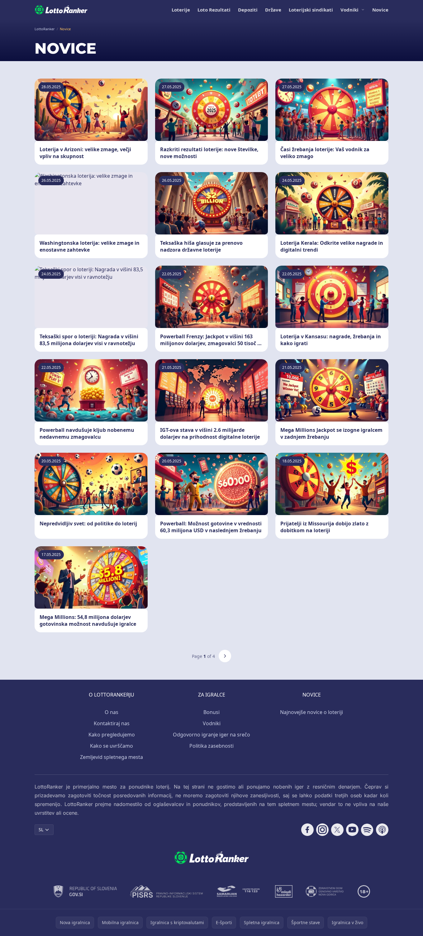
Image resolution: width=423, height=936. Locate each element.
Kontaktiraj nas (112, 723)
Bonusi (211, 712)
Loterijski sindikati (311, 10)
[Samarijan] (239, 891)
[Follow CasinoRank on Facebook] (307, 829)
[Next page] (225, 656)
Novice (380, 10)
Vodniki (349, 10)
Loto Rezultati (214, 10)
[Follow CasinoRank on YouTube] (352, 829)
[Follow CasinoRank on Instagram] (322, 829)
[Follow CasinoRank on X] (337, 829)
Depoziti (248, 10)
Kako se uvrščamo (111, 745)
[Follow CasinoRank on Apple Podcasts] (382, 829)
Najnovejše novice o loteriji (311, 712)
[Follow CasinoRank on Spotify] (367, 829)
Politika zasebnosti (211, 745)
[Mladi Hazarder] (283, 891)
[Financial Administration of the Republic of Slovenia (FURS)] (85, 891)
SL (41, 829)
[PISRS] (166, 891)
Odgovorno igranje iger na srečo (211, 734)
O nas (111, 712)
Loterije (181, 10)
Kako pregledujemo (111, 734)
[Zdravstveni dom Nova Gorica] (325, 891)
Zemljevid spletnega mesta (111, 757)
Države (273, 10)
